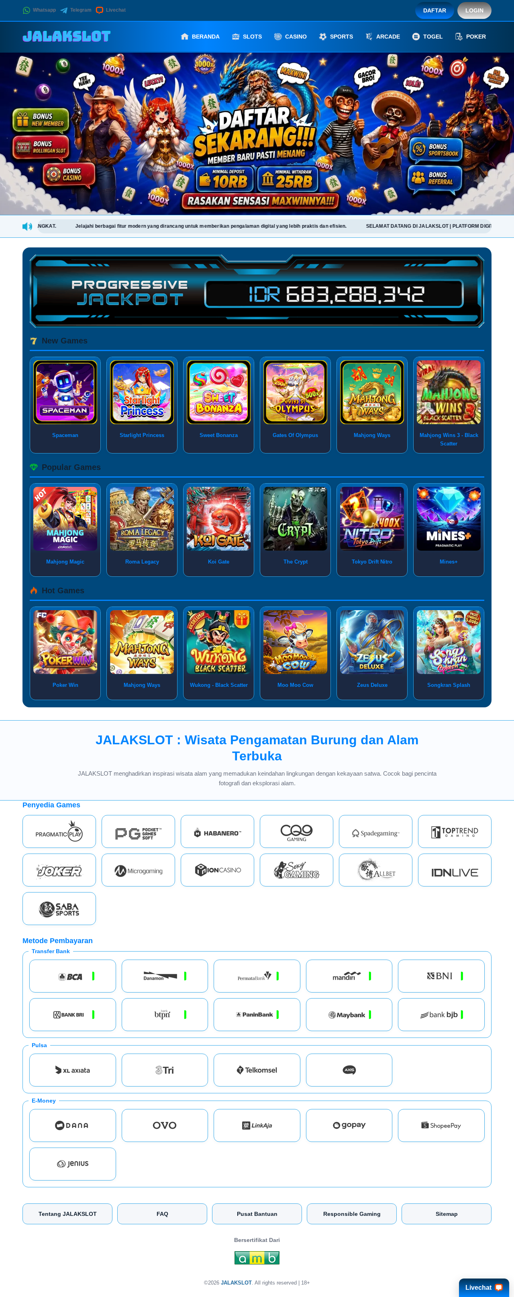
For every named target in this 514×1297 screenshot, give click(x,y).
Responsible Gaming (352, 1214)
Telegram (81, 10)
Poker (476, 36)
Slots (252, 36)
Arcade (388, 36)
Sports (341, 36)
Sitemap (447, 1214)
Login (474, 10)
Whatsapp (44, 10)
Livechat (116, 10)
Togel (433, 36)
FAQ (162, 1214)
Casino (296, 36)
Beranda (206, 36)
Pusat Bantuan (257, 1214)
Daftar (434, 10)
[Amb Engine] (257, 1260)
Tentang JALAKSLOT (68, 1214)
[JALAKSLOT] (66, 36)
